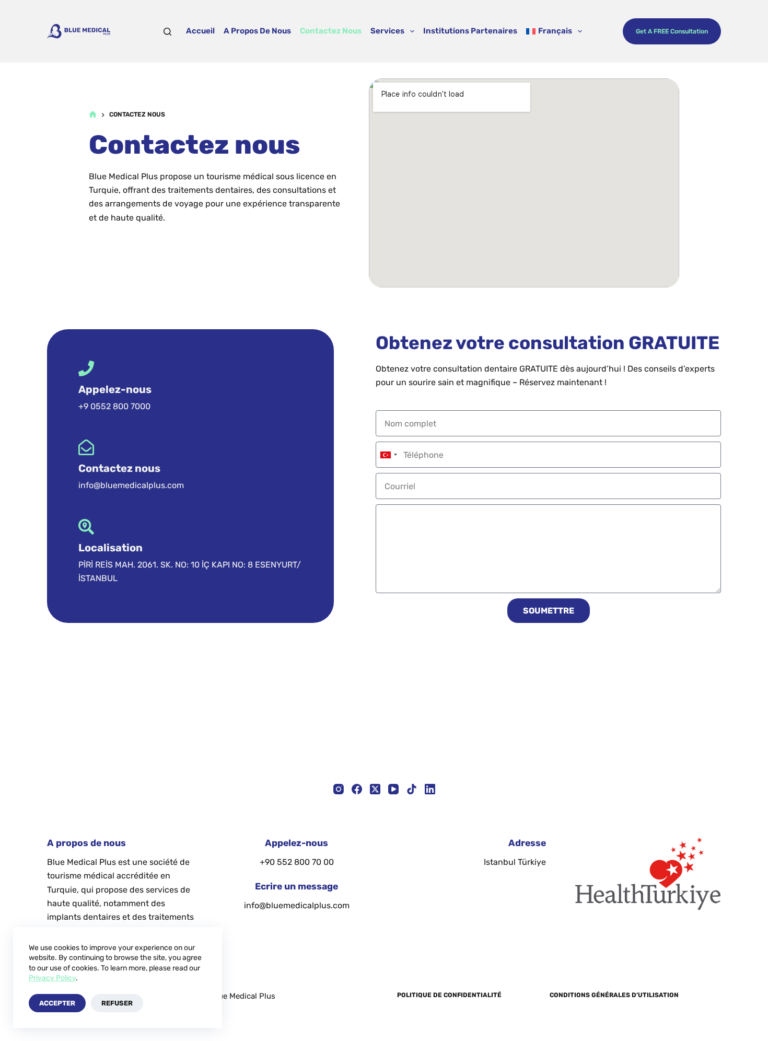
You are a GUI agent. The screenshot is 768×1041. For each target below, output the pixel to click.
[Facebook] (357, 789)
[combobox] (388, 454)
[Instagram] (338, 789)
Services (387, 31)
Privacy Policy (52, 978)
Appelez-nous (115, 389)
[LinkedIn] (430, 789)
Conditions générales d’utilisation (614, 995)
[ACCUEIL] (93, 115)
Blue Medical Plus (243, 996)
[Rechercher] (167, 32)
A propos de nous (257, 31)
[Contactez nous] (86, 447)
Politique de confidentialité (449, 995)
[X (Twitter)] (375, 789)
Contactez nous (331, 31)
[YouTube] (393, 789)
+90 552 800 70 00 (297, 862)
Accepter (57, 1003)
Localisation (110, 547)
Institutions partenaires (470, 31)
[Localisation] (86, 527)
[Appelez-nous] (86, 368)
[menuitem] (554, 31)
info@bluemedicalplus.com (297, 905)
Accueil (200, 31)
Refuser (117, 1003)
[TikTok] (411, 789)
